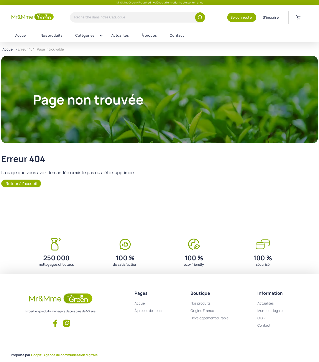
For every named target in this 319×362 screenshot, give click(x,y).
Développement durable (210, 318)
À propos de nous (148, 310)
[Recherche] (200, 17)
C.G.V (261, 318)
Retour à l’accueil (21, 183)
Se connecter (241, 17)
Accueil (21, 35)
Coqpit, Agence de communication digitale (64, 355)
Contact (177, 35)
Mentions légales (270, 310)
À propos (149, 35)
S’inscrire (271, 17)
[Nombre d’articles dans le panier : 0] (298, 17)
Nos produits (51, 35)
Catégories (84, 35)
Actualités (120, 35)
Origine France (202, 310)
